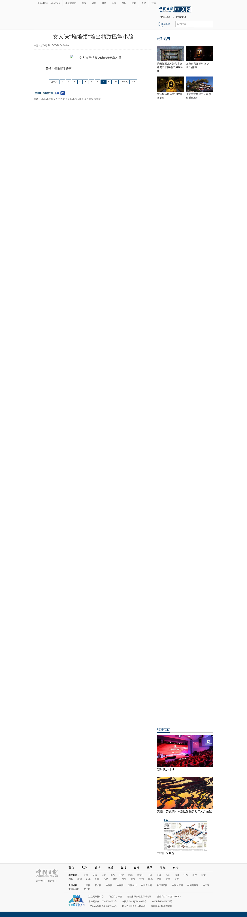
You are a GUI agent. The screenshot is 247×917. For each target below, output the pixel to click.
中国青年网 (146, 885)
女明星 (80, 99)
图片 (124, 3)
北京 (86, 875)
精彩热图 (163, 39)
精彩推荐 (163, 729)
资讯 (94, 3)
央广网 (206, 885)
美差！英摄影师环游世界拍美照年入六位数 (184, 811)
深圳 (177, 878)
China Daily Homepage (48, 3)
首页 (71, 867)
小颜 (74, 99)
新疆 (168, 878)
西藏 (150, 878)
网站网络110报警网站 (161, 906)
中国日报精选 (165, 853)
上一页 (54, 81)
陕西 (159, 878)
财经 (104, 3)
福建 (177, 875)
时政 (84, 3)
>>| (133, 81)
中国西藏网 (192, 885)
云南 (133, 878)
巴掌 (62, 99)
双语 (154, 3)
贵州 (141, 878)
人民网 (87, 885)
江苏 (159, 875)
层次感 (92, 99)
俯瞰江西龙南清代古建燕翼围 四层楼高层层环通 (170, 67)
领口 (86, 99)
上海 (150, 875)
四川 (124, 878)
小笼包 (49, 99)
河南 (203, 875)
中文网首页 (70, 3)
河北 (104, 875)
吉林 (130, 875)
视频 (134, 3)
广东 (88, 878)
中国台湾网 (177, 885)
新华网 (98, 885)
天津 (95, 875)
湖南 (79, 878)
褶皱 (98, 99)
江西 (186, 875)
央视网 (120, 885)
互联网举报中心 (96, 896)
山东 (194, 875)
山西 (112, 875)
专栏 (144, 3)
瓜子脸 (68, 99)
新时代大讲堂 (165, 769)
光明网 (87, 889)
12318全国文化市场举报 (134, 906)
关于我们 (40, 881)
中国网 (109, 885)
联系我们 (52, 881)
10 (115, 81)
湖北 (71, 878)
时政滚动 (181, 17)
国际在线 (132, 885)
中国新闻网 (74, 889)
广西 (97, 878)
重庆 (115, 878)
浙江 (168, 875)
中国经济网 (162, 885)
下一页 (124, 81)
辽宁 (121, 875)
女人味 (56, 99)
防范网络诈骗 (115, 896)
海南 (106, 878)
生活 (114, 3)
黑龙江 (140, 875)
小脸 (43, 99)
